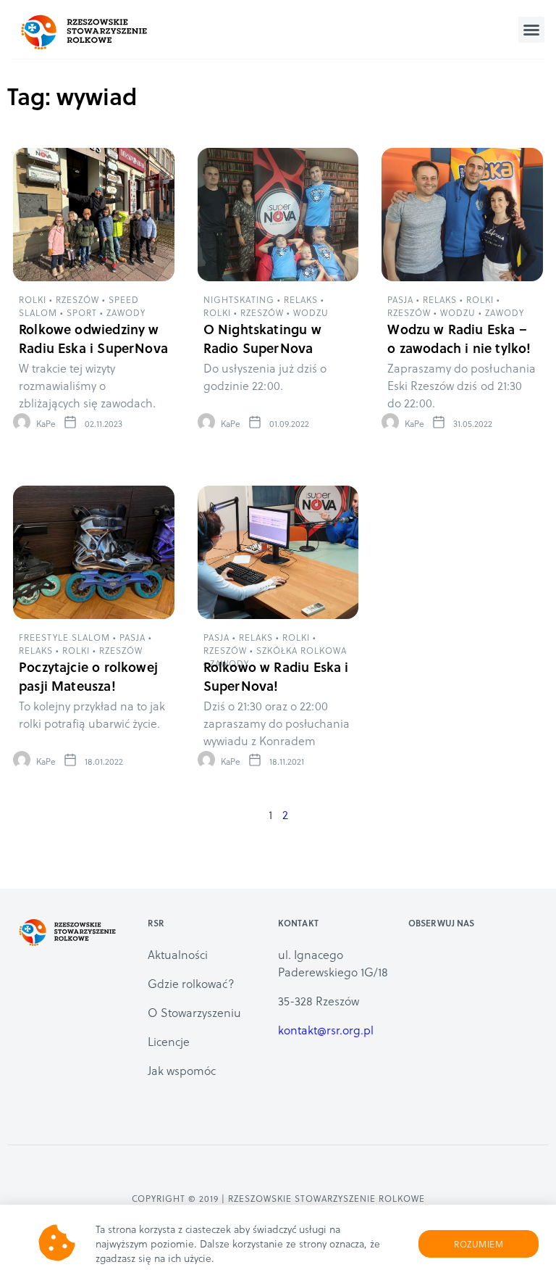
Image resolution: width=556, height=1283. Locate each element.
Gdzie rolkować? (191, 983)
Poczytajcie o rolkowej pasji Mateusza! (88, 676)
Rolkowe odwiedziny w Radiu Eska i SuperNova (93, 338)
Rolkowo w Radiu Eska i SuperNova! (276, 676)
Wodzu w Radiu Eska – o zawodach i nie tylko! (459, 338)
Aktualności (178, 954)
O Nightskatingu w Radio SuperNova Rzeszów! (262, 347)
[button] (531, 30)
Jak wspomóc (182, 1070)
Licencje (169, 1041)
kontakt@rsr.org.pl (326, 1029)
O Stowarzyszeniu (194, 1012)
